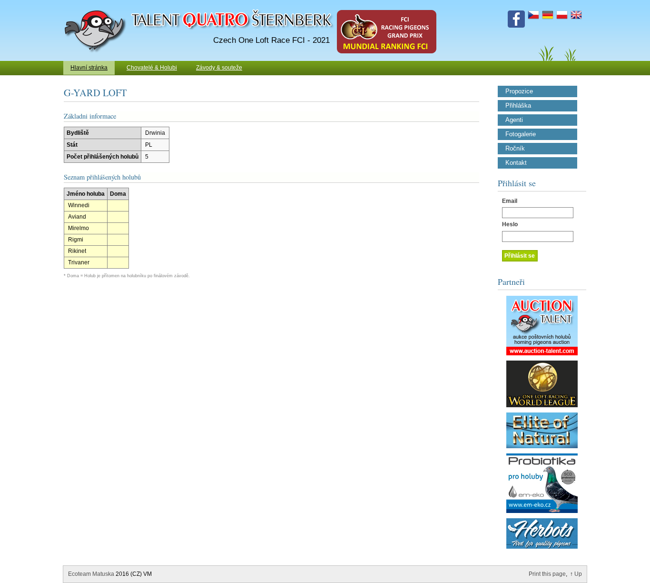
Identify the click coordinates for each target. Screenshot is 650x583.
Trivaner (78, 262)
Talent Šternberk (96, 5)
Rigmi (75, 239)
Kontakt (516, 163)
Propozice (519, 91)
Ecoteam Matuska (91, 574)
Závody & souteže (219, 67)
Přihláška (518, 105)
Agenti (514, 120)
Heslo (510, 224)
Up (578, 574)
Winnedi (78, 205)
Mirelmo (78, 228)
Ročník (515, 148)
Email (509, 201)
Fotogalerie (520, 134)
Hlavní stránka (89, 67)
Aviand (77, 216)
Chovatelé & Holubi (152, 67)
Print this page (547, 574)
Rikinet (77, 251)
